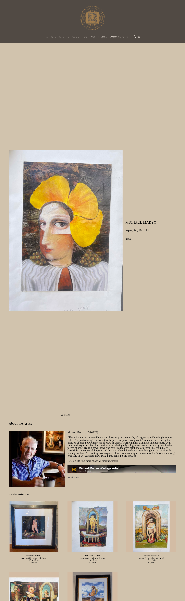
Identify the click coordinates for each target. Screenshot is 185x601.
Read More (73, 477)
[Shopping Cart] (139, 36)
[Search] (135, 36)
